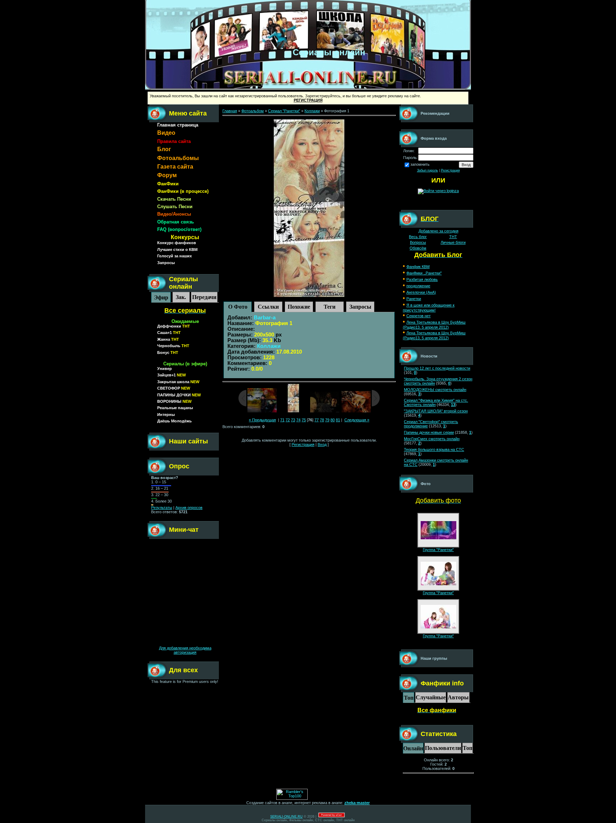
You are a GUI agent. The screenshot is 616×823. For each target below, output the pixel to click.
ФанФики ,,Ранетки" (424, 273)
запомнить (420, 164)
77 (316, 420)
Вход (322, 444)
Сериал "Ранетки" (284, 111)
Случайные (431, 697)
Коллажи (312, 111)
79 (327, 420)
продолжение (418, 286)
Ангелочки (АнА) (421, 292)
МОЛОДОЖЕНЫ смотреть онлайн (435, 389)
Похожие (299, 307)
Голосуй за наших (174, 256)
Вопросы (418, 242)
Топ (409, 698)
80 (332, 420)
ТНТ (453, 237)
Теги (329, 307)
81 (338, 420)
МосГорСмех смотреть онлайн (432, 439)
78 (322, 420)
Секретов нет (418, 316)
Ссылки (268, 307)
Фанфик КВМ (418, 266)
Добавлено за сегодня (438, 231)
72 (288, 420)
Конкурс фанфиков (176, 243)
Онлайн (413, 748)
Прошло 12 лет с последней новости (437, 368)
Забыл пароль (427, 170)
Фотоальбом (252, 111)
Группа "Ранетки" (438, 549)
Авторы (458, 697)
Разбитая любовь (422, 279)
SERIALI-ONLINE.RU (286, 816)
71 (282, 420)
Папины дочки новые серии (429, 432)
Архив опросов (188, 507)
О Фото (237, 307)
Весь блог (418, 237)
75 (304, 420)
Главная (229, 111)
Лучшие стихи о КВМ (177, 249)
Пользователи (443, 748)
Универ (164, 368)
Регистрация (303, 444)
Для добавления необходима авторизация (185, 650)
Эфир (161, 297)
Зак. (181, 297)
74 (298, 420)
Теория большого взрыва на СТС (434, 449)
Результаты (161, 507)
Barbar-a (265, 317)
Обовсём (418, 248)
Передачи (204, 297)
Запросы (166, 263)
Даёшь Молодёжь (174, 421)
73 (293, 420)
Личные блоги (453, 242)
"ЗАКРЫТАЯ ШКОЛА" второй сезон (436, 411)
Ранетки (413, 299)
